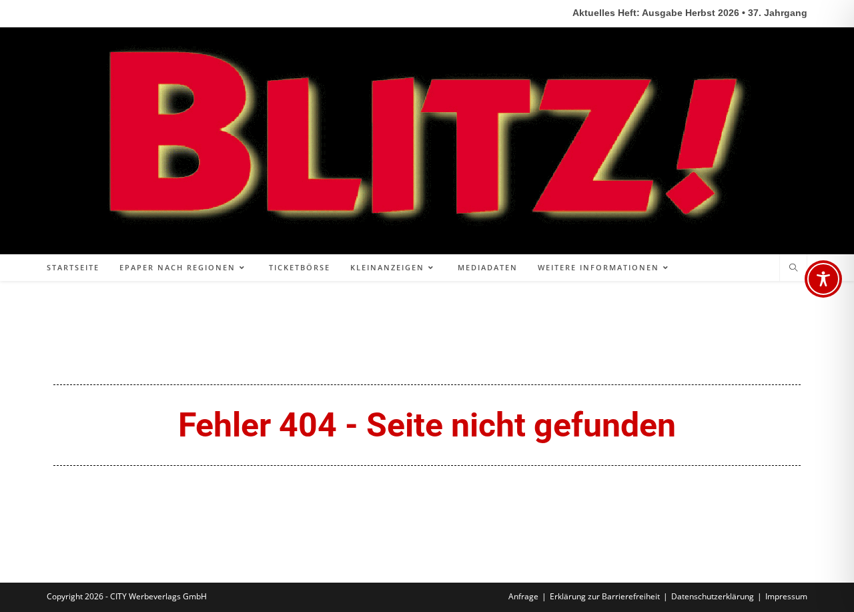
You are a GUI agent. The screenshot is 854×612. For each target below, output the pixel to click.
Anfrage (523, 596)
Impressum (786, 596)
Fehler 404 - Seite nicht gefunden (427, 425)
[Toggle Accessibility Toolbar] (823, 279)
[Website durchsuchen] (793, 268)
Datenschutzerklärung (712, 596)
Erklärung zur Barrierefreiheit (605, 596)
